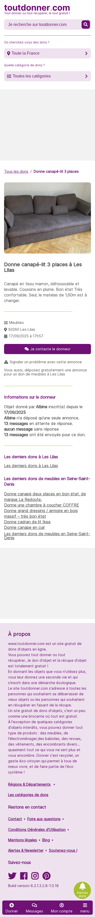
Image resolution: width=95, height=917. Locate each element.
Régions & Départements (29, 784)
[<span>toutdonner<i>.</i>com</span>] (37, 9)
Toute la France (26, 53)
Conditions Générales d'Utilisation (37, 829)
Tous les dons (16, 171)
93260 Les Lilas (21, 329)
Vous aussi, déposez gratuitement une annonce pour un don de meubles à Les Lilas (45, 372)
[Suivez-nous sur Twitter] (12, 877)
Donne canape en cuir (24, 527)
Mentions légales (22, 840)
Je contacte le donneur (50, 349)
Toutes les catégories (32, 76)
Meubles (16, 322)
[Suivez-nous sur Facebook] (23, 877)
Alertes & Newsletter (26, 850)
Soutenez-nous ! (63, 850)
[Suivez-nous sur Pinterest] (46, 877)
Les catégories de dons (28, 795)
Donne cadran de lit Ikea (27, 521)
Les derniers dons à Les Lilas (31, 466)
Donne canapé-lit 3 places (56, 171)
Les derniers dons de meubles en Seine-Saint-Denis (47, 536)
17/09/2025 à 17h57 (26, 336)
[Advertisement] (47, 125)
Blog (46, 840)
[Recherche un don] (86, 24)
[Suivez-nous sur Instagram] (35, 877)
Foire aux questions (44, 819)
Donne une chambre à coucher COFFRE (41, 505)
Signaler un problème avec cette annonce (46, 362)
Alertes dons (82, 894)
